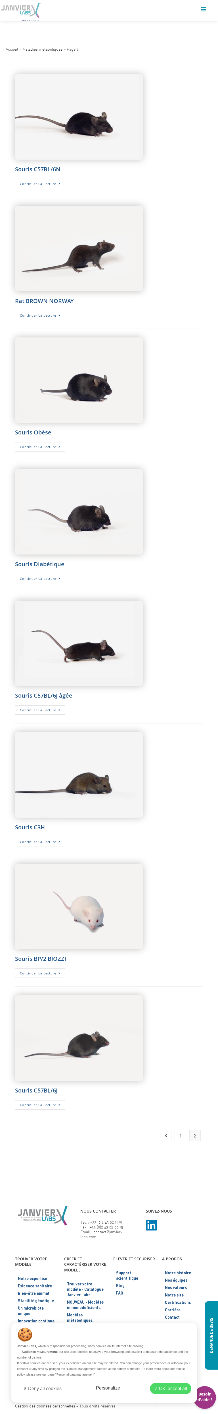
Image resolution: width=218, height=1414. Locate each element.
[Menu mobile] (203, 10)
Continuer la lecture (42, 184)
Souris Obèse (33, 432)
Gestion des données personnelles (45, 1405)
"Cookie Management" (81, 1368)
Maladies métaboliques (42, 49)
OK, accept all (172, 1388)
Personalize (108, 1388)
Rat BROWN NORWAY (44, 301)
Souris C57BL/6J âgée (43, 695)
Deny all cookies (44, 1388)
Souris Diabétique (39, 564)
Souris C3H (30, 827)
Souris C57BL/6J (36, 1090)
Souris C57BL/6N (37, 169)
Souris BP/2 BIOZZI (40, 958)
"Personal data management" (75, 1374)
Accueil (12, 49)
